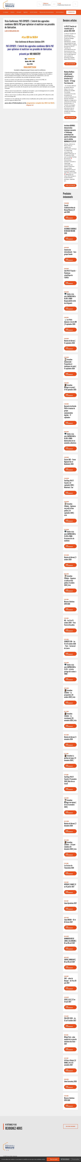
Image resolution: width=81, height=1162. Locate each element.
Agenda (25, 12)
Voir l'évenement (69, 218)
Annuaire (19, 12)
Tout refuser (65, 1159)
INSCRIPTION (30, 67)
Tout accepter (54, 1159)
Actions (12, 12)
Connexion (71, 12)
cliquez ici (29, 105)
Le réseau (5, 12)
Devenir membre (70, 1126)
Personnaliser (75, 1159)
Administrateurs (60, 12)
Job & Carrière (33, 12)
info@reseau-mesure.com (64, 5)
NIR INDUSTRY (35, 54)
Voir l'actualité (70, 63)
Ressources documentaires (47, 12)
